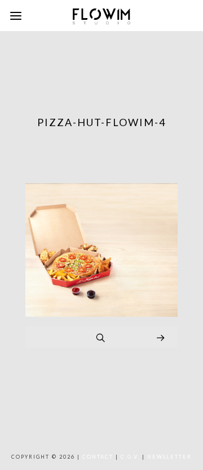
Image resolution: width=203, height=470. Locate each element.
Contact (97, 457)
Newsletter (169, 457)
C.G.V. (130, 457)
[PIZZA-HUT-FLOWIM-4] (101, 313)
